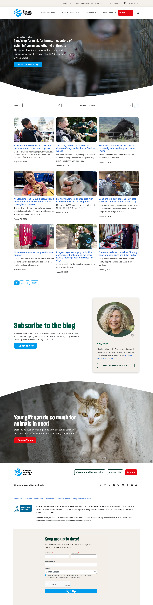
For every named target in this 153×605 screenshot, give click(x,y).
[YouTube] (132, 484)
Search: (17, 105)
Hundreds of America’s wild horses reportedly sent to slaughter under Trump (117, 148)
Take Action (89, 13)
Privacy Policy (64, 498)
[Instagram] (105, 484)
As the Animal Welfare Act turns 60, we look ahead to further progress (32, 147)
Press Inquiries (114, 3)
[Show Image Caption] (151, 78)
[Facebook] (114, 484)
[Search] (136, 13)
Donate (123, 13)
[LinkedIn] (123, 484)
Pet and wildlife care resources (89, 3)
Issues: (83, 105)
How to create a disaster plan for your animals (34, 253)
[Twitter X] (109, 484)
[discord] (136, 484)
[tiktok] (127, 484)
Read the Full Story (27, 64)
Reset (136, 107)
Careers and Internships (89, 472)
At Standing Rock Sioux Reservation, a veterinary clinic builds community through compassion (34, 202)
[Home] (23, 472)
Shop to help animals (82, 498)
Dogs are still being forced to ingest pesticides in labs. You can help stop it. (119, 200)
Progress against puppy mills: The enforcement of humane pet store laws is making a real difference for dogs (74, 256)
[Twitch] (100, 484)
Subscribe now (25, 345)
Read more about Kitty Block (116, 365)
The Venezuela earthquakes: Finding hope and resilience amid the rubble (118, 253)
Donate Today (25, 440)
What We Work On (70, 13)
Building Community (34, 498)
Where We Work (48, 13)
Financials (50, 498)
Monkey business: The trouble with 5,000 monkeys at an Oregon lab (74, 200)
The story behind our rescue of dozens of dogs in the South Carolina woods (75, 148)
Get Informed (107, 13)
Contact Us (115, 472)
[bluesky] (118, 484)
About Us (67, 3)
